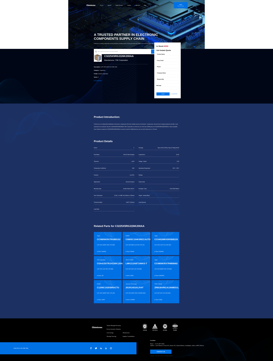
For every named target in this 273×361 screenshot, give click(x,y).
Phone (159, 66)
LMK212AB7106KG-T (136, 263)
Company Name (161, 73)
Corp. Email (160, 60)
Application (137, 5)
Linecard (109, 5)
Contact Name (161, 54)
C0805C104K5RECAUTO (138, 239)
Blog (145, 5)
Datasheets (99, 80)
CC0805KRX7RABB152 (109, 239)
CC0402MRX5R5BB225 (166, 239)
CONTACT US (161, 351)
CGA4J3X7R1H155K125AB (110, 263)
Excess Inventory (180, 5)
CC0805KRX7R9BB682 (166, 263)
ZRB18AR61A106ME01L (166, 287)
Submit (180, 4)
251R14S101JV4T (134, 287)
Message (158, 85)
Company (129, 5)
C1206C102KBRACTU (108, 287)
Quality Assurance (119, 5)
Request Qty (160, 79)
